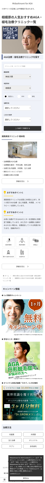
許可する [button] (26, 478)
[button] (40, 297)
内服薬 (11, 434)
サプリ (11, 446)
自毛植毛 (33, 446)
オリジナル (33, 440)
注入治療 (11, 440)
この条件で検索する (22, 128)
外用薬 (33, 434)
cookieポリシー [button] (15, 473)
